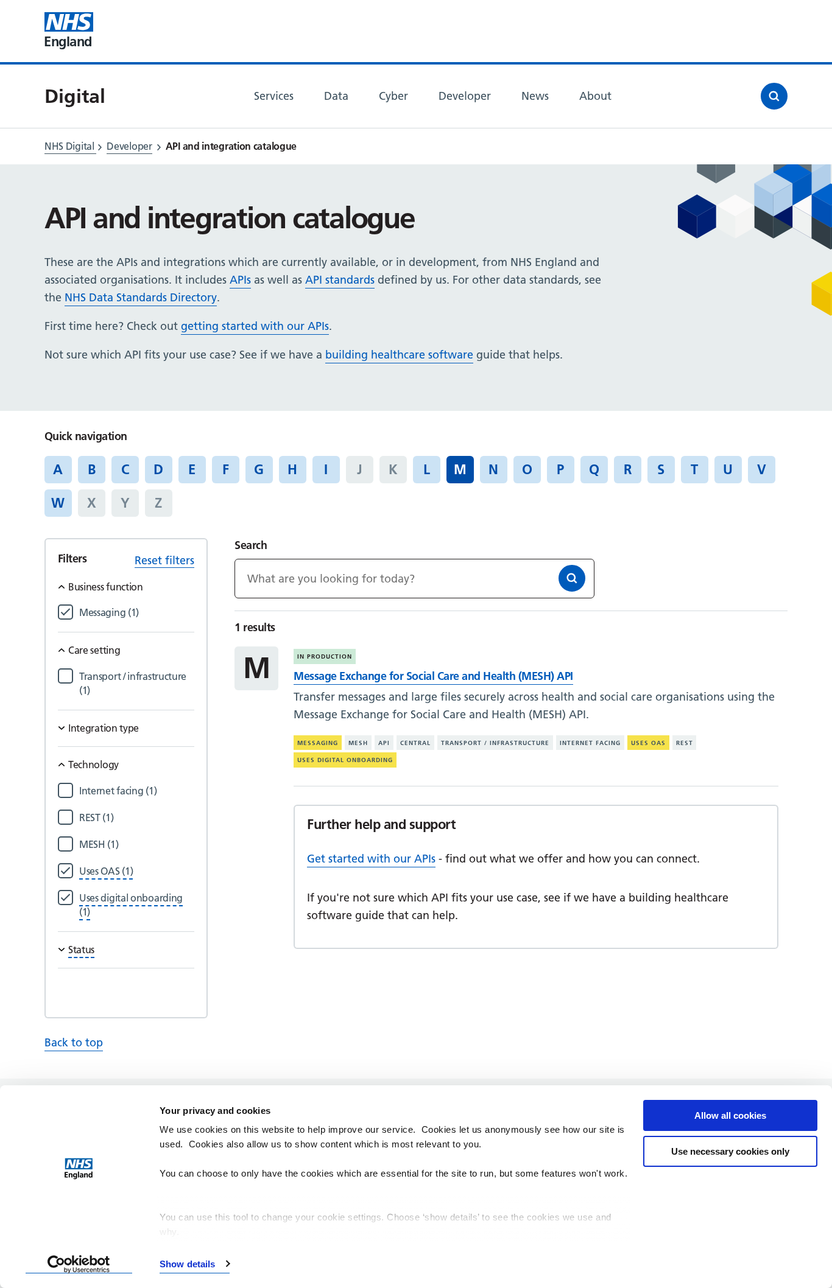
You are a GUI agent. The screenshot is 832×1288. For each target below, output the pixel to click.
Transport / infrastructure (495, 743)
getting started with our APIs (255, 326)
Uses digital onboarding (345, 760)
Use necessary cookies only (730, 1151)
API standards (340, 280)
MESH (358, 743)
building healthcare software (399, 355)
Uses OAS (648, 743)
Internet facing (590, 743)
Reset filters (164, 560)
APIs (240, 280)
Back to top (73, 1042)
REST (684, 743)
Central (415, 743)
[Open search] (774, 96)
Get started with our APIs (371, 859)
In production (324, 656)
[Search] (572, 578)
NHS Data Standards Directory (141, 297)
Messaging (317, 743)
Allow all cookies (730, 1115)
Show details (187, 1264)
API (384, 743)
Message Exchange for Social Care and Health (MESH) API (433, 676)
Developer (129, 146)
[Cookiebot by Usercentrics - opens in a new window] (79, 1264)
